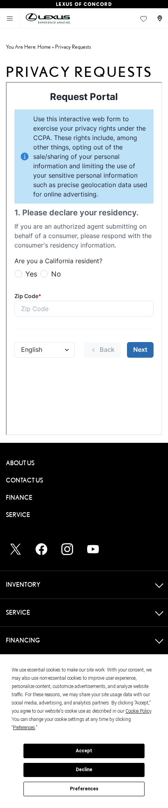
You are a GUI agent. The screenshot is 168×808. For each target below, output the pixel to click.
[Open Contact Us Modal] (160, 18)
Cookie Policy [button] (138, 711)
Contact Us (24, 480)
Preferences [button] (24, 727)
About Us (20, 463)
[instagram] (67, 549)
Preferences (84, 789)
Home (44, 47)
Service (18, 515)
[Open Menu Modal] (10, 18)
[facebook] (41, 549)
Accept (84, 750)
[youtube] (93, 549)
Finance (19, 497)
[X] (15, 549)
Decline (84, 769)
